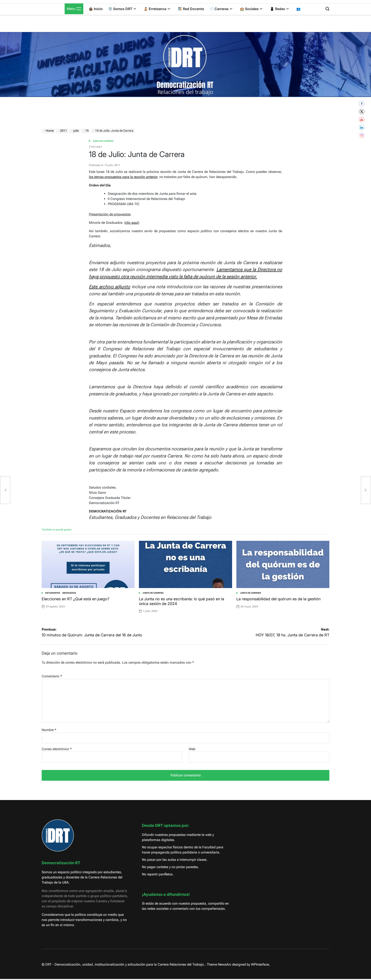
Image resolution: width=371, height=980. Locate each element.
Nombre (49, 730)
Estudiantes (52, 593)
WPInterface (260, 964)
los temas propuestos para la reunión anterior (123, 177)
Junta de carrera (103, 141)
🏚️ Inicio (96, 9)
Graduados (69, 593)
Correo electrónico (57, 749)
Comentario (52, 676)
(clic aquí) (131, 223)
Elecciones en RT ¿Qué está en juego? (75, 599)
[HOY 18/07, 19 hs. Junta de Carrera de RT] (366, 490)
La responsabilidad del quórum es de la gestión (278, 599)
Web (192, 749)
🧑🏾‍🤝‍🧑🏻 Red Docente (191, 9)
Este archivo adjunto (109, 286)
